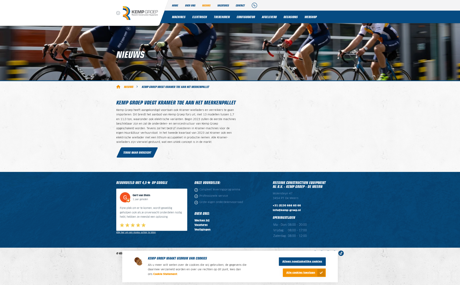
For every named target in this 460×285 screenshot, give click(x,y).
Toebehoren (222, 17)
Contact (240, 5)
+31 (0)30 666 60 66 (287, 205)
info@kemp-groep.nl (287, 210)
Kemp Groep (118, 86)
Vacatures (223, 5)
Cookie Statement (165, 274)
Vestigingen (202, 229)
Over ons (190, 5)
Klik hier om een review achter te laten (136, 232)
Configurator (246, 17)
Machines (178, 17)
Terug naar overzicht (137, 152)
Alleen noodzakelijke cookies (302, 261)
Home (175, 5)
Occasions (291, 17)
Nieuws (206, 5)
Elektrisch (199, 17)
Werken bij (202, 220)
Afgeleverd (269, 17)
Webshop (311, 17)
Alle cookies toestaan (300, 272)
